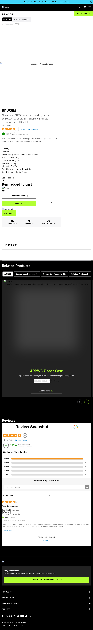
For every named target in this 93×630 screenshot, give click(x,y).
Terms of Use (13, 625)
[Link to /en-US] (7, 7)
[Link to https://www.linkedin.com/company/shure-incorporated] (14, 616)
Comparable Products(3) (27, 274)
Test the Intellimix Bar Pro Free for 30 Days (46, 2)
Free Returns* (29, 223)
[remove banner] (91, 1)
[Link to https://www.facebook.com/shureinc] (3, 616)
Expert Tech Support (48, 223)
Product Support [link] (21, 19)
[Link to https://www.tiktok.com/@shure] (26, 616)
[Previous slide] (80, 402)
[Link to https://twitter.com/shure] (7, 616)
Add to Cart (9, 213)
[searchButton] (79, 7)
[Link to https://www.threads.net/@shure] (30, 616)
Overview (7, 19)
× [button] (32, 185)
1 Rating (22, 129)
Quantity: (5, 149)
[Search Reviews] (87, 487)
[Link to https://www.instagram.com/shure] (10, 616)
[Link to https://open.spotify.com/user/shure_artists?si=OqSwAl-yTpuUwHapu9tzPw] (17, 616)
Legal (21, 625)
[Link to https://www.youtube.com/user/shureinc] (22, 616)
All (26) (7, 274)
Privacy (4, 625)
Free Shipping (12, 223)
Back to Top (46, 540)
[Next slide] (86, 402)
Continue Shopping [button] (19, 196)
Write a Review (33, 129)
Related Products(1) (80, 274)
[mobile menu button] (89, 7)
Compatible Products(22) (54, 274)
